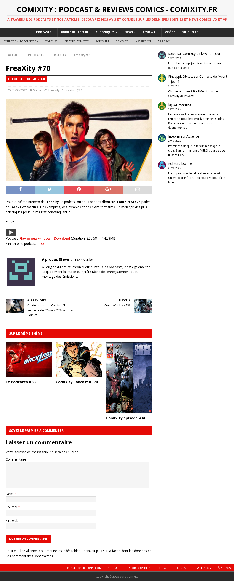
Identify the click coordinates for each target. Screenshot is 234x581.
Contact (122, 41)
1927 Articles (83, 259)
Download (62, 238)
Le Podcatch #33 (21, 381)
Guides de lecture (75, 32)
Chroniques (105, 32)
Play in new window (34, 238)
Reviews (149, 32)
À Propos (164, 41)
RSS (41, 243)
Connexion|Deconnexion (20, 41)
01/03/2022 (19, 90)
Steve (37, 90)
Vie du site (190, 32)
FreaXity (54, 90)
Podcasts (43, 32)
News (129, 32)
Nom (10, 494)
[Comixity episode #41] (129, 410)
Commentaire (16, 459)
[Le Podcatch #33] (29, 374)
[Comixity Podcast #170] (79, 374)
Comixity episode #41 (126, 418)
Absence (185, 104)
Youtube (51, 41)
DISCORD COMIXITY (76, 41)
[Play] (11, 233)
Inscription (143, 41)
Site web (12, 520)
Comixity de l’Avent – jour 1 (203, 53)
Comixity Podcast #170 (77, 381)
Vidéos (170, 32)
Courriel (12, 507)
